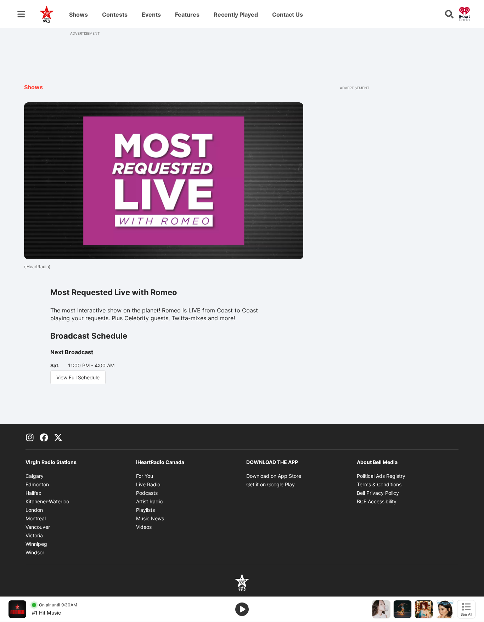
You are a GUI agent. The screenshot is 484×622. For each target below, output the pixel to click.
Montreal (36, 518)
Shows (78, 14)
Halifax (33, 493)
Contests (115, 14)
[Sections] (21, 14)
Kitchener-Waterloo (47, 501)
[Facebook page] (44, 436)
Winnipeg (36, 544)
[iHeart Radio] (464, 13)
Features (187, 14)
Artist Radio (149, 501)
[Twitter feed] (58, 436)
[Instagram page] (30, 436)
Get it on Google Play (270, 484)
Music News (150, 518)
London (34, 510)
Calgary (35, 476)
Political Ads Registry (381, 476)
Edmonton (37, 484)
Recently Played (236, 14)
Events (151, 14)
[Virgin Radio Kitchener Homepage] (47, 14)
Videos (144, 527)
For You (144, 476)
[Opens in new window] (17, 609)
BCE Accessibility (376, 501)
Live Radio (148, 484)
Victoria (34, 535)
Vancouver (38, 527)
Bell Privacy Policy (378, 493)
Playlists (145, 510)
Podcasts (147, 493)
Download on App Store (273, 476)
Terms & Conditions (379, 484)
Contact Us (287, 14)
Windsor (35, 552)
